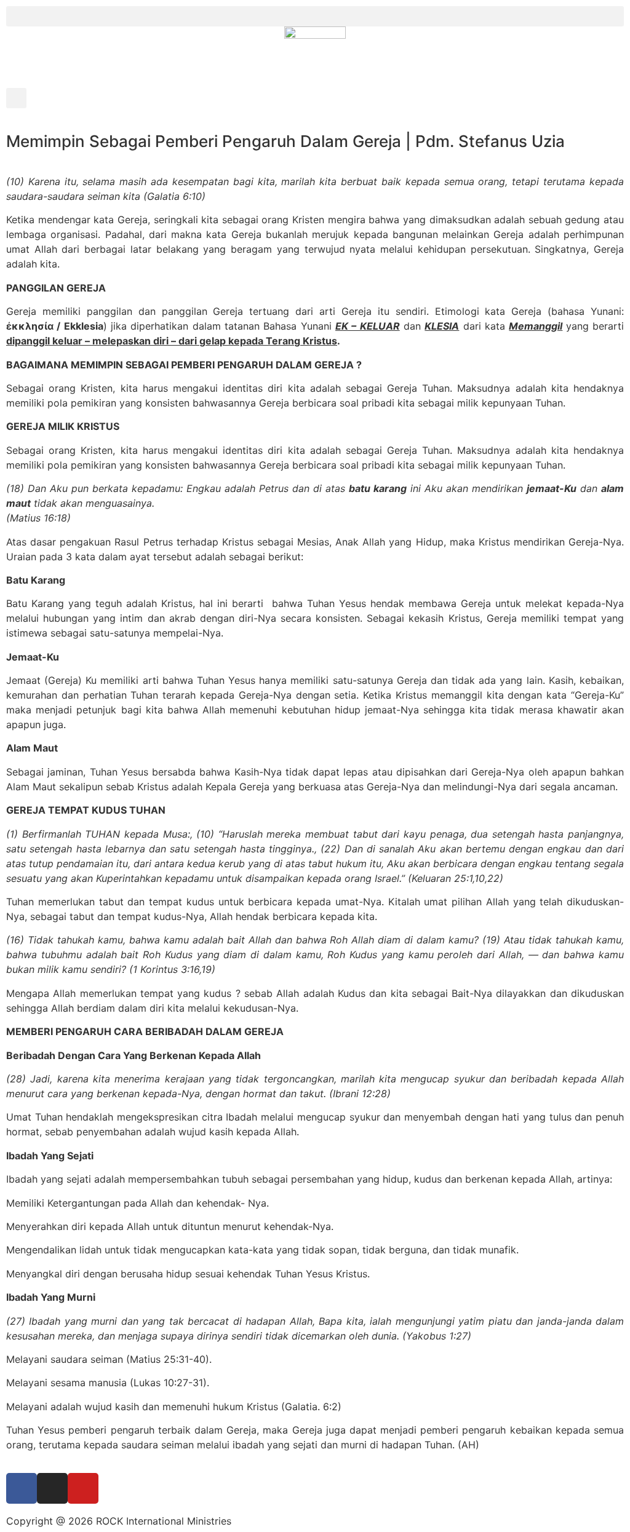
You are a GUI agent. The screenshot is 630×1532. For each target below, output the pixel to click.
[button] (315, 16)
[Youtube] (83, 1488)
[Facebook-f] (21, 1488)
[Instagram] (52, 1488)
